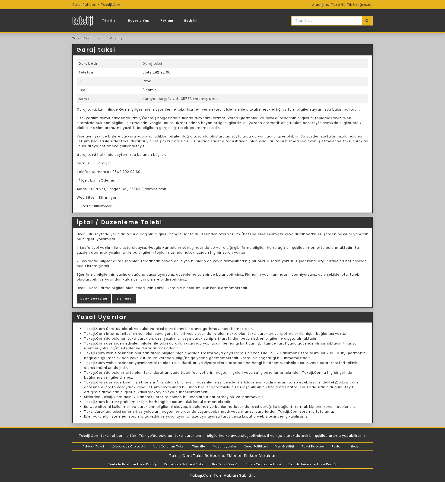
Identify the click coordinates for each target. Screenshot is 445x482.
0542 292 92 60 (157, 72)
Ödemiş (116, 38)
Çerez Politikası (256, 446)
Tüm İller (109, 20)
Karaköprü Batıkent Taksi (184, 464)
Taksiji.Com (82, 38)
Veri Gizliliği (284, 446)
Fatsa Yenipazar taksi (263, 464)
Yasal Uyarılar (224, 446)
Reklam (167, 20)
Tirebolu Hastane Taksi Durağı (132, 464)
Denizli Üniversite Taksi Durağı (313, 464)
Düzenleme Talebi (93, 298)
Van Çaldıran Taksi (169, 446)
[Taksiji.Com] (82, 20)
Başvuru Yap (138, 20)
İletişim (190, 20)
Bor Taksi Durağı (225, 464)
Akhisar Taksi (93, 446)
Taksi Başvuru (313, 446)
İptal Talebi (124, 298)
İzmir (101, 38)
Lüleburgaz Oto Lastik (128, 446)
